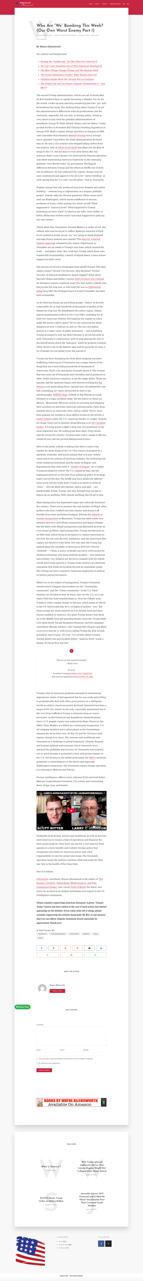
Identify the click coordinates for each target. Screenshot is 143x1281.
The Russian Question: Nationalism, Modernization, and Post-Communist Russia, (69, 883)
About (97, 4)
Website (86, 1050)
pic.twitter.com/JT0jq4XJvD (80, 673)
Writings (73, 35)
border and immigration (58, 934)
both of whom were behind (89, 279)
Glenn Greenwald (67, 147)
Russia (96, 934)
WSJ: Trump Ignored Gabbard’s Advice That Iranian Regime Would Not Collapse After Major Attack (92, 1166)
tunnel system (44, 419)
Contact (104, 4)
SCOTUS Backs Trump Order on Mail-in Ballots (51, 1199)
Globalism (86, 934)
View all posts (57, 991)
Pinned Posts (64, 35)
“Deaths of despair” (80, 467)
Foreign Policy (74, 934)
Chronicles (42, 879)
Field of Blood (78, 887)
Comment (39, 1024)
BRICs (92, 757)
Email (62, 1050)
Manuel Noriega (77, 135)
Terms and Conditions (76, 1275)
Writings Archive (115, 4)
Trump (40, 938)
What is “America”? (51, 1167)
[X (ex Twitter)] (108, 1243)
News (58, 35)
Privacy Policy (64, 1275)
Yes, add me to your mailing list (49, 1063)
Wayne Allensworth (45, 35)
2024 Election (42, 934)
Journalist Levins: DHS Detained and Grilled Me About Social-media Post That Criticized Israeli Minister (92, 1200)
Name (39, 1050)
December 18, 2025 (85, 677)
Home (91, 4)
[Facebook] (101, 1243)
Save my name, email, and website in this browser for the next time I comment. (66, 1058)
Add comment (41, 39)
